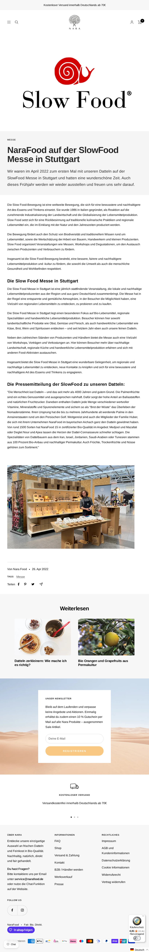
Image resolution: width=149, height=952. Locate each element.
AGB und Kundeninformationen (116, 851)
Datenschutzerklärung (116, 860)
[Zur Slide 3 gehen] (77, 817)
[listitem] (18, 584)
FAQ (57, 841)
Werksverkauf (63, 876)
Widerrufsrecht (111, 874)
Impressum (109, 841)
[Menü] (143, 917)
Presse (59, 884)
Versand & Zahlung (67, 855)
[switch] (137, 938)
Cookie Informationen (115, 867)
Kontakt (59, 862)
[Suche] (16, 22)
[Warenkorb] (140, 22)
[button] (139, 949)
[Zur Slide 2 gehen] (74, 817)
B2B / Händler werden (69, 869)
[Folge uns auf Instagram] (22, 910)
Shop (58, 848)
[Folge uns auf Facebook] (12, 910)
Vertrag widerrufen (113, 881)
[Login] (132, 22)
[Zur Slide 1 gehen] (71, 817)
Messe (11, 139)
